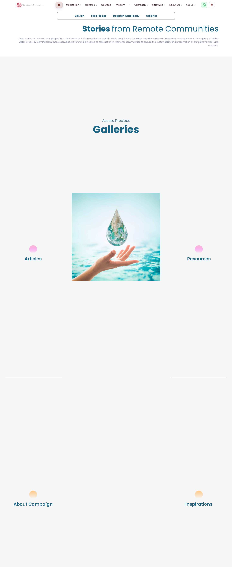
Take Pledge (99, 16)
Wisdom (120, 4)
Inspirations (198, 504)
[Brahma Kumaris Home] (30, 5)
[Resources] (199, 249)
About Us (175, 4)
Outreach (141, 4)
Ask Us (191, 4)
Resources (199, 259)
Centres (91, 4)
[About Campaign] (33, 494)
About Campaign (33, 504)
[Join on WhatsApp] (204, 5)
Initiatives (158, 4)
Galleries (151, 16)
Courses (106, 4)
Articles (33, 259)
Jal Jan (79, 16)
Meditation (73, 4)
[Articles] (33, 249)
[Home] (59, 5)
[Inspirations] (199, 494)
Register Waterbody (126, 16)
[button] (116, 54)
